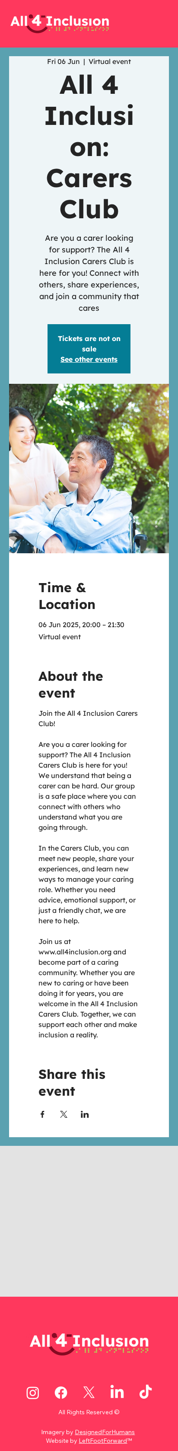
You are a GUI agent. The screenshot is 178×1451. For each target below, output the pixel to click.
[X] (89, 1392)
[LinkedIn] (117, 1392)
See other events (89, 359)
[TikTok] (145, 1392)
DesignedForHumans (105, 1432)
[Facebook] (61, 1392)
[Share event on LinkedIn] (85, 1114)
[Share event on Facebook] (42, 1114)
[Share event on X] (64, 1114)
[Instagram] (33, 1392)
